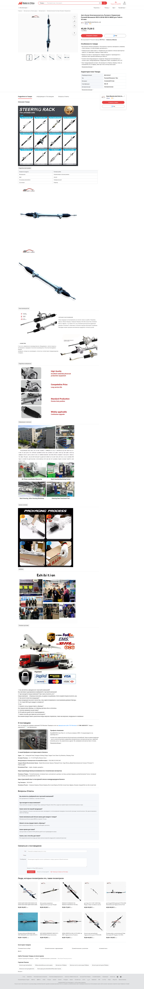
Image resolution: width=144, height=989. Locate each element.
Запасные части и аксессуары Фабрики (79, 965)
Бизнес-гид (112, 976)
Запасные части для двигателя (26, 968)
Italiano (71, 979)
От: (25, 851)
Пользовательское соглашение (40, 976)
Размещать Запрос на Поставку (59, 871)
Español (54, 979)
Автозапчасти (42, 11)
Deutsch (60, 979)
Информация (105, 976)
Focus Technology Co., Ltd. (70, 982)
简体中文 (33, 979)
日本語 (44, 979)
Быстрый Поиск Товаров (85, 976)
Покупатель (96, 7)
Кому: (25, 855)
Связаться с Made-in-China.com (71, 976)
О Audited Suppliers (96, 976)
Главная (20, 11)
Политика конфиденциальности (56, 976)
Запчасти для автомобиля (25, 965)
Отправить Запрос (92, 35)
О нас (24, 976)
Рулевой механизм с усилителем (80, 948)
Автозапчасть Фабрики (61, 965)
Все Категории (23, 7)
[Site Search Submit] (104, 3)
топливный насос (103, 948)
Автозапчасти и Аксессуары (30, 11)
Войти (124, 4)
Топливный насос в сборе (24, 948)
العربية (88, 979)
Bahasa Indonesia (122, 979)
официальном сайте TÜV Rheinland (67, 725)
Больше (20, 971)
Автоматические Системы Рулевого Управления (58, 11)
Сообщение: (23, 859)
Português (66, 979)
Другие (19, 951)
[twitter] (120, 976)
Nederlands (94, 979)
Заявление (29, 976)
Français (49, 979)
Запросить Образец (111, 39)
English (27, 979)
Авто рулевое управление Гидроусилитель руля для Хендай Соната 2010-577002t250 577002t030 (49, 904)
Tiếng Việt (115, 979)
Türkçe (109, 979)
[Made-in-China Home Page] (26, 3)
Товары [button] (42, 3)
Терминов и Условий (125, 983)
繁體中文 (39, 979)
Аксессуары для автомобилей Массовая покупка (49, 968)
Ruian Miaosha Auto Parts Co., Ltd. (93, 22)
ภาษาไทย (104, 979)
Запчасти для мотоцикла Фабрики (100, 965)
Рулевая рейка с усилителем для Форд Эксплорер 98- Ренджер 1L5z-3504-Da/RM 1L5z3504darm (115, 935)
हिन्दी (99, 979)
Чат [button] (116, 35)
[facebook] (117, 976)
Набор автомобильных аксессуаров (43, 965)
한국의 (83, 979)
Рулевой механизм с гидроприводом (54, 948)
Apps (113, 7)
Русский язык (77, 979)
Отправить (31, 872)
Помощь (107, 7)
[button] (100, 3)
